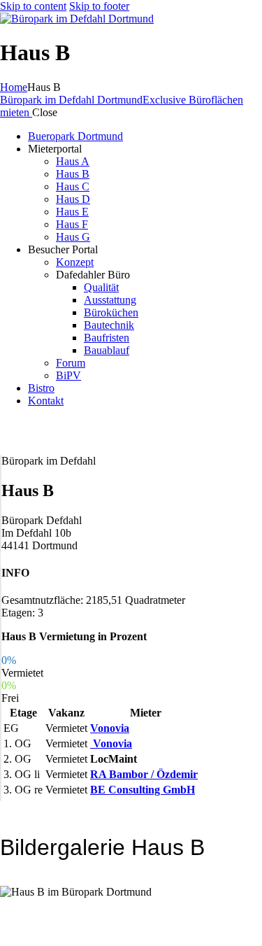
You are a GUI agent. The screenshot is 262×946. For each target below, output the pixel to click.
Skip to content (33, 6)
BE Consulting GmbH (142, 790)
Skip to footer (99, 6)
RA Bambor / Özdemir (144, 774)
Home (13, 87)
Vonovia (109, 728)
